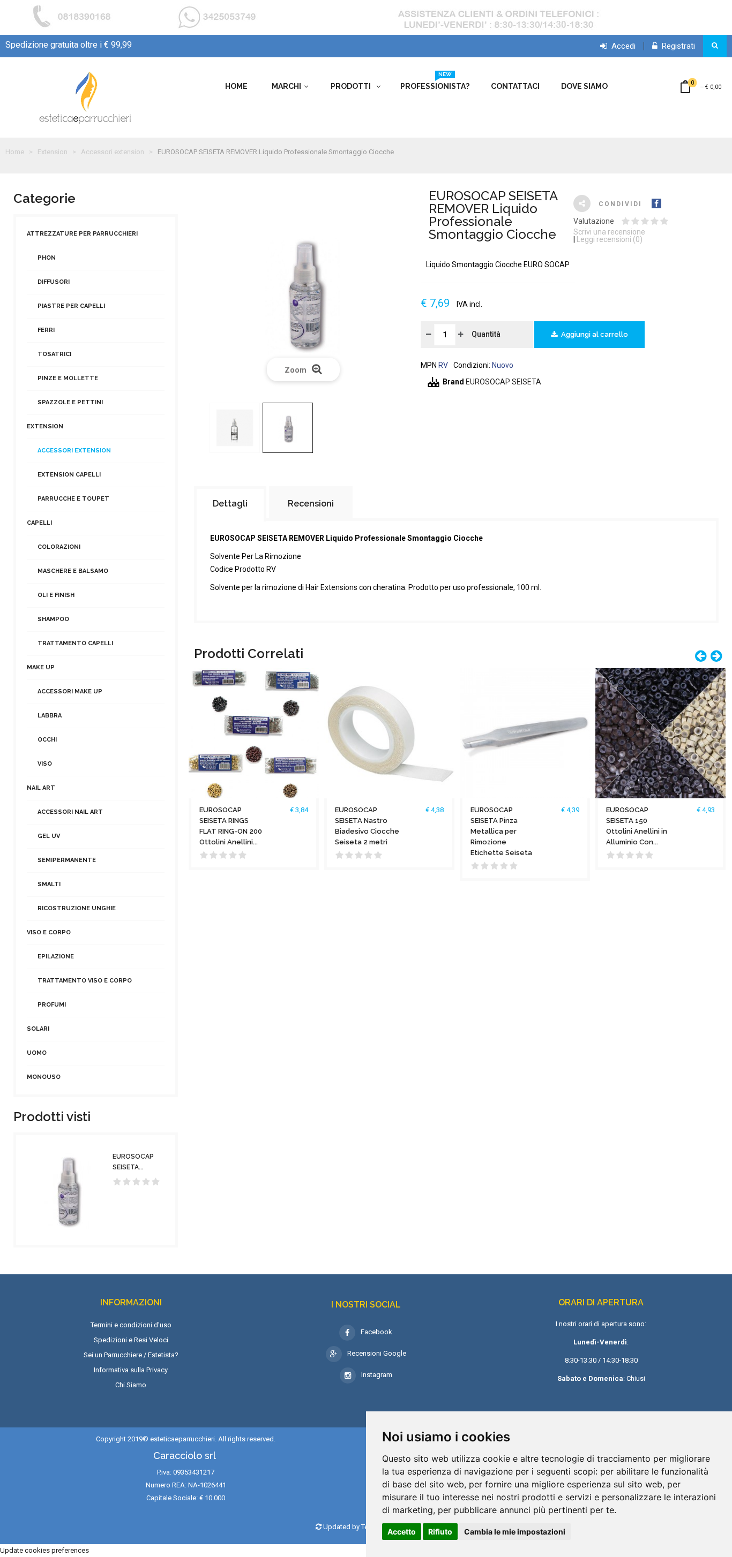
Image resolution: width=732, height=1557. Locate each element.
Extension (45, 426)
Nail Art (41, 787)
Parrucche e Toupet (73, 498)
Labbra (50, 715)
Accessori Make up (70, 691)
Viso (45, 763)
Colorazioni (59, 546)
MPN (429, 365)
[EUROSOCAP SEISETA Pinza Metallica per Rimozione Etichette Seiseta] (525, 732)
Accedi (621, 46)
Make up (41, 667)
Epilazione (56, 956)
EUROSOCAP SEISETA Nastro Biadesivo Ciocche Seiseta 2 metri (367, 826)
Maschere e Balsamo (73, 571)
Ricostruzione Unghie (77, 908)
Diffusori (54, 281)
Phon (47, 257)
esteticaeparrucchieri (182, 1439)
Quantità (486, 334)
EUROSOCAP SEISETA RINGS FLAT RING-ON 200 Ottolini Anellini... (230, 826)
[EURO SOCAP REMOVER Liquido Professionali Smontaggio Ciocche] (235, 428)
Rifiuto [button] (440, 1531)
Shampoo (53, 619)
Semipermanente (67, 860)
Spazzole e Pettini (70, 402)
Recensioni (311, 503)
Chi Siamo (130, 1385)
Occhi (47, 739)
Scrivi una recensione (609, 232)
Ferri (46, 330)
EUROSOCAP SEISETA (503, 381)
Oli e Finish (56, 595)
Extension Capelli (69, 474)
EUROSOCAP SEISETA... (133, 1162)
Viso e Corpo (49, 932)
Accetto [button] (401, 1531)
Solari (38, 1028)
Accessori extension (74, 450)
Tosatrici (54, 354)
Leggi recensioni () (610, 239)
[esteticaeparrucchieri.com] (85, 97)
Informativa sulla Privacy (131, 1370)
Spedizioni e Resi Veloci (131, 1340)
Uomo (37, 1052)
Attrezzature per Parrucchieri (82, 233)
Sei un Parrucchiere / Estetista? (131, 1355)
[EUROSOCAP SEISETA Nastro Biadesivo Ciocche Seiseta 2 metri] (389, 732)
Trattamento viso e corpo (85, 980)
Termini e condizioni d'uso (131, 1325)
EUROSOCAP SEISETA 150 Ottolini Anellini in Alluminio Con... (636, 826)
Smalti (49, 884)
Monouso (44, 1077)
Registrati (676, 46)
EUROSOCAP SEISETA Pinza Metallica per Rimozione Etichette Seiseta (501, 831)
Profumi (52, 1004)
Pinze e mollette (68, 378)
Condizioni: (471, 365)
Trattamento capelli (75, 643)
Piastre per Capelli (71, 306)
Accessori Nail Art (70, 811)
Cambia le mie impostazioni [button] (514, 1531)
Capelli (39, 522)
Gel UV (49, 836)
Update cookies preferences (44, 1550)
